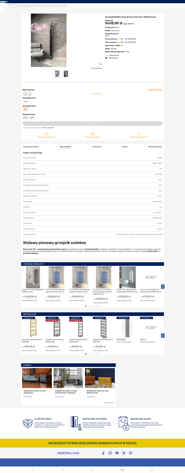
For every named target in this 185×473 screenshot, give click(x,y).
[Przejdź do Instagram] (110, 454)
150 (25, 109)
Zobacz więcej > (109, 403)
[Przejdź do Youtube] (117, 454)
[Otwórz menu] (33, 469)
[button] (63, 470)
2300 (32, 118)
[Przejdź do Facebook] (103, 454)
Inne (26, 101)
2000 (25, 118)
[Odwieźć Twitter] (124, 454)
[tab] (85, 306)
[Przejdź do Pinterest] (130, 454)
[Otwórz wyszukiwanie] (92, 470)
